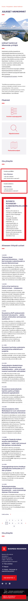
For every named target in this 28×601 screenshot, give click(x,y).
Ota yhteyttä (9, 578)
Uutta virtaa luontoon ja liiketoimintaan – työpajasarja (12, 287)
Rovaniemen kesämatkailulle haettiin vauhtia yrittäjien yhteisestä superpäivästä (12, 391)
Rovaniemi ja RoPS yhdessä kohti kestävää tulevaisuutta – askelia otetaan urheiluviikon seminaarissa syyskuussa (14, 316)
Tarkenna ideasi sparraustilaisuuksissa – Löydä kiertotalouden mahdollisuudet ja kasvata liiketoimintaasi (13, 260)
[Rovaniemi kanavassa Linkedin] (9, 584)
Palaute (5, 567)
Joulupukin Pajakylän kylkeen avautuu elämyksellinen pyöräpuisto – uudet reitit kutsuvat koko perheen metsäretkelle (14, 442)
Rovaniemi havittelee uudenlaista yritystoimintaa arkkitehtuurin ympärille (13, 349)
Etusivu (3, 6)
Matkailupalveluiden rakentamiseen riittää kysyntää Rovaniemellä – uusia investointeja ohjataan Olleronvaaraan (14, 489)
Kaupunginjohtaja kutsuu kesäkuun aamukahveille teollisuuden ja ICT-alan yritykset (13, 468)
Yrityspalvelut (9, 6)
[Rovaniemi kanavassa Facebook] (2, 584)
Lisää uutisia (5, 514)
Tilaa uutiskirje (7, 564)
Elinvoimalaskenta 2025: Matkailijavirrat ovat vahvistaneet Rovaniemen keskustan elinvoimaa (13, 411)
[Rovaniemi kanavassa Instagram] (6, 584)
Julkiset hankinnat (18, 6)
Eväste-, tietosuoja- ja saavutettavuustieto (9, 570)
